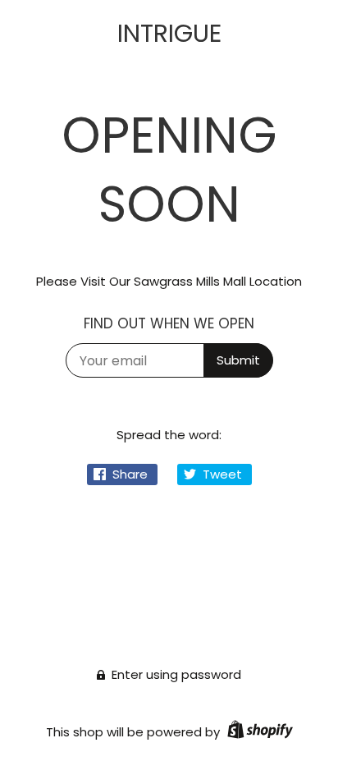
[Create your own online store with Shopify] (258, 731)
